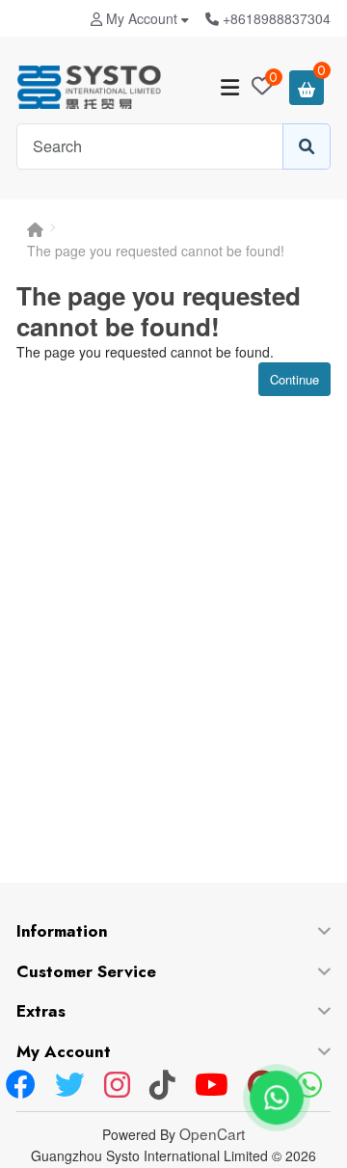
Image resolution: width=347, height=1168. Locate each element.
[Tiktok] (162, 1086)
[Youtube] (211, 1086)
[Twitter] (70, 1086)
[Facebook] (21, 1086)
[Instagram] (117, 1086)
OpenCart (212, 1133)
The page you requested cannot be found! (155, 250)
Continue (294, 379)
